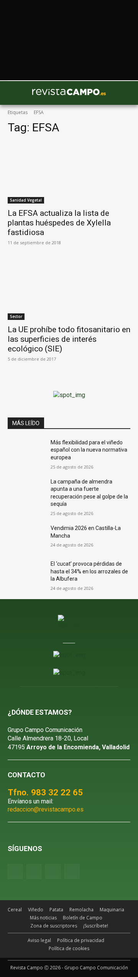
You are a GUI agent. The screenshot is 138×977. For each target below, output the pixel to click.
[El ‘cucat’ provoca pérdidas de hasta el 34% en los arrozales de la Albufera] (26, 573)
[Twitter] (71, 871)
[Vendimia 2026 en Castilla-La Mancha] (26, 537)
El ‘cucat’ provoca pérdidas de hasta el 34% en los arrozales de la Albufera (89, 571)
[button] (17, 93)
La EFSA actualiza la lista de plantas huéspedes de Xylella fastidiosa (59, 223)
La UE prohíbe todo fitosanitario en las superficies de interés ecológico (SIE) (69, 339)
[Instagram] (33, 871)
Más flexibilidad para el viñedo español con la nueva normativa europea (89, 449)
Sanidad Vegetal (26, 200)
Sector (16, 316)
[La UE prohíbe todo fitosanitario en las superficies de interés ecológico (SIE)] (69, 289)
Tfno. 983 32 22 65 (45, 792)
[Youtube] (52, 871)
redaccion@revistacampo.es (46, 809)
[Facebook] (15, 871)
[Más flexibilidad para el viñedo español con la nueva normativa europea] (26, 452)
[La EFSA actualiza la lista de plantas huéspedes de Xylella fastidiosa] (69, 173)
